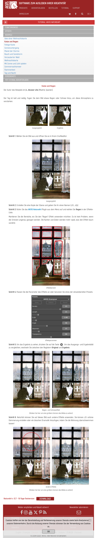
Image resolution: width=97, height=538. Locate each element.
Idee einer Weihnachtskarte (15, 38)
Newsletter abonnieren (79, 507)
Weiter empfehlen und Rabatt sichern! (33, 507)
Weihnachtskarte (11, 60)
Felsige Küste (9, 44)
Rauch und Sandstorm (13, 54)
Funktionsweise (11, 27)
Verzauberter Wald (11, 57)
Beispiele (8, 35)
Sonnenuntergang (11, 48)
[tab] (48, 27)
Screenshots (10, 76)
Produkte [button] (23, 8)
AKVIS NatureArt (34, 209)
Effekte (8, 31)
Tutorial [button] (65, 8)
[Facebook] (21, 512)
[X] (35, 512)
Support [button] (76, 8)
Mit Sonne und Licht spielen (15, 63)
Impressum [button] (24, 14)
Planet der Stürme (11, 51)
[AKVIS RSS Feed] (44, 512)
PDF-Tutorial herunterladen (16, 80)
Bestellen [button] (53, 8)
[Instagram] (26, 512)
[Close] (90, 520)
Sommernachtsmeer (12, 66)
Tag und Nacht (10, 73)
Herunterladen (38, 8)
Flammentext (9, 69)
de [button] (88, 14)
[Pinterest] (40, 512)
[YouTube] (30, 512)
